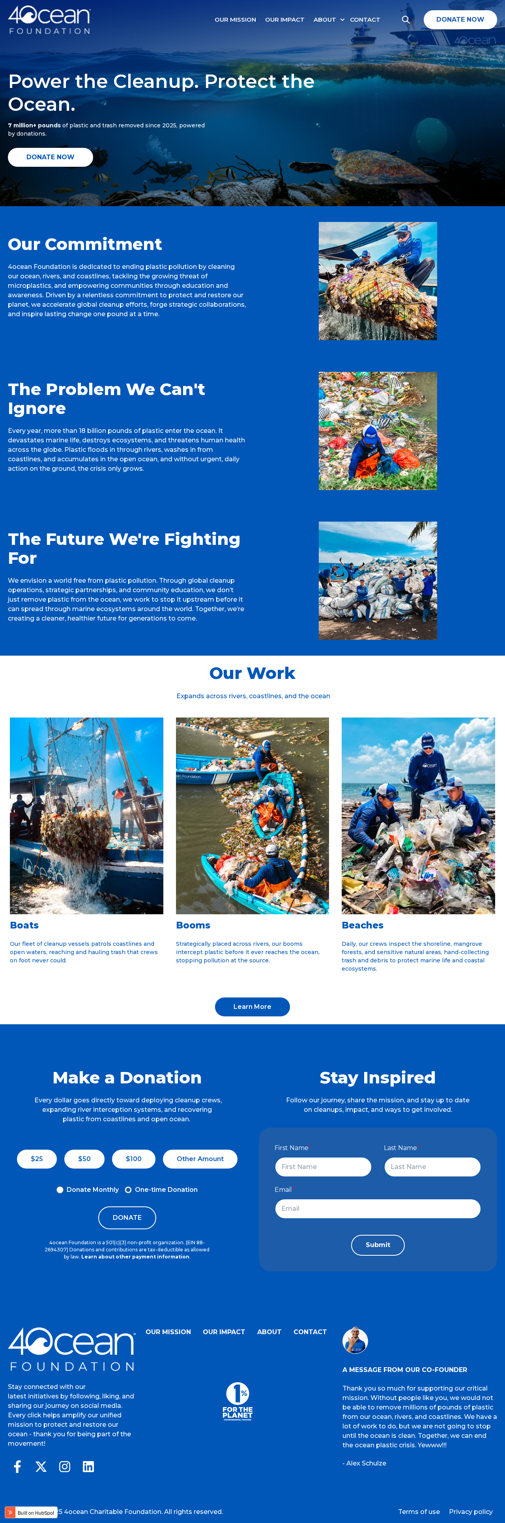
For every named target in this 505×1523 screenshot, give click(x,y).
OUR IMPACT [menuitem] (224, 1332)
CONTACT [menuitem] (310, 1332)
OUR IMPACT (285, 19)
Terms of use (419, 1512)
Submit (378, 1245)
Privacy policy (471, 1512)
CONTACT (365, 19)
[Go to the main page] (49, 20)
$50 (84, 1159)
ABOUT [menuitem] (269, 1332)
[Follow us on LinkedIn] (88, 1466)
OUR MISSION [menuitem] (168, 1332)
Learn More (252, 1006)
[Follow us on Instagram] (64, 1466)
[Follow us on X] (41, 1466)
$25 (37, 1159)
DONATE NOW (460, 19)
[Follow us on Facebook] (17, 1466)
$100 (134, 1159)
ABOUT (325, 19)
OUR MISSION (235, 19)
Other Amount (200, 1159)
